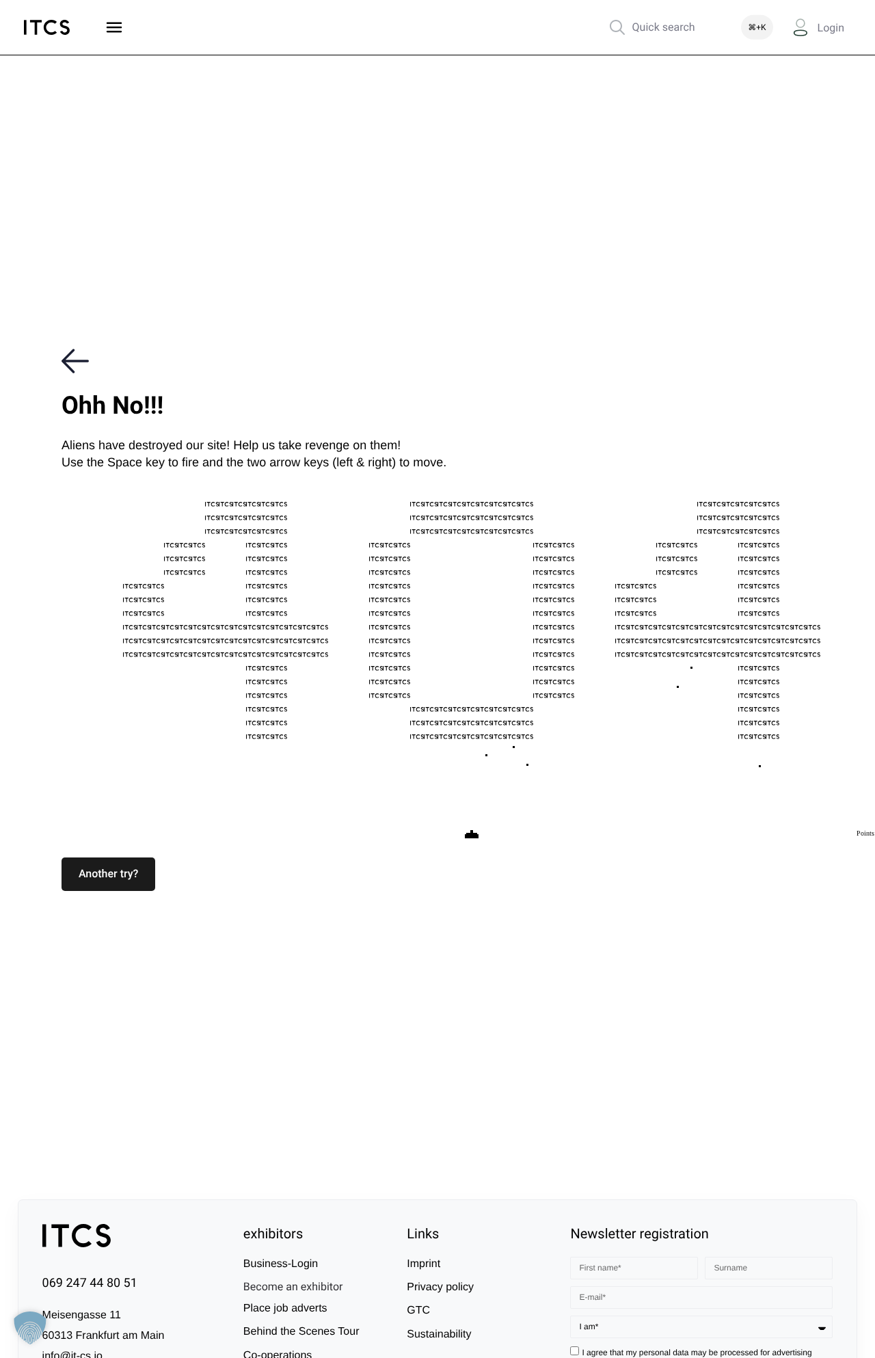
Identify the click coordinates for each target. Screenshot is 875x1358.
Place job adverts (285, 1309)
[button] (108, 873)
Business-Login (280, 1264)
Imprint (423, 1264)
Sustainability (439, 1335)
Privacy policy (440, 1288)
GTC (418, 1311)
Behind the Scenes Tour (301, 1332)
